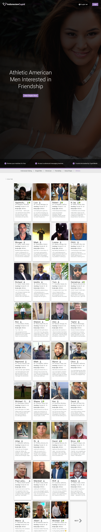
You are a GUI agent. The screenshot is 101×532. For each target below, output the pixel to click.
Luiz (36, 202)
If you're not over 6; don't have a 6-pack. (22, 489)
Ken (54, 401)
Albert (36, 521)
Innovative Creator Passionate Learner (41, 528)
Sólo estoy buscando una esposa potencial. (59, 369)
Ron (17, 322)
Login (95, 4)
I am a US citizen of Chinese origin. (22, 290)
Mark (36, 242)
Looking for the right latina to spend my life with (41, 330)
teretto (37, 282)
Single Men (38, 171)
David (73, 401)
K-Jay (73, 202)
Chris (73, 361)
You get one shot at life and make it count (59, 409)
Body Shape (68, 171)
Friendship (58, 171)
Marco (18, 521)
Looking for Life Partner (40, 489)
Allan (17, 441)
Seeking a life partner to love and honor (59, 449)
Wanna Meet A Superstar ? (78, 489)
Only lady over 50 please (21, 449)
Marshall (38, 481)
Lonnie (55, 242)
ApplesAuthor (20, 202)
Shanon (37, 322)
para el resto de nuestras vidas (59, 330)
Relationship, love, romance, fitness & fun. (22, 528)
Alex (54, 322)
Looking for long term (39, 449)
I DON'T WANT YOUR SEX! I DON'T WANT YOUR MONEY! (78, 290)
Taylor (74, 322)
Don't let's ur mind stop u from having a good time (41, 250)
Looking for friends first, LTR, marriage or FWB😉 (41, 369)
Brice (73, 441)
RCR (54, 481)
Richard (18, 282)
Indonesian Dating (26, 171)
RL (35, 441)
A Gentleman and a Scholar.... (78, 210)
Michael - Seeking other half (21, 401)
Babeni (74, 481)
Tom (54, 282)
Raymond (19, 361)
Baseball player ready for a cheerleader (22, 250)
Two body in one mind (76, 409)
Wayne (37, 401)
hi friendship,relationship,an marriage (41, 290)
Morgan (18, 242)
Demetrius (75, 282)
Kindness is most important (78, 449)
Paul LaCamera (21, 481)
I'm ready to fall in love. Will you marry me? (59, 290)
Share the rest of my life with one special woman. (41, 409)
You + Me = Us (19, 330)
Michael (56, 521)
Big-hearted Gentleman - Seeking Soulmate (59, 250)
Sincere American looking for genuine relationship (78, 330)
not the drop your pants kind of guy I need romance (59, 489)
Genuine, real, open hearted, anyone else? (22, 369)
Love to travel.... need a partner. (22, 210)
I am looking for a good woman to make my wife (41, 210)
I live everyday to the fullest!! (78, 250)
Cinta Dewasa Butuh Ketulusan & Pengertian (59, 210)
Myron (55, 361)
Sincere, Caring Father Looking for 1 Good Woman (59, 528)
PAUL (73, 242)
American (48, 171)
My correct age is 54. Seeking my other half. (22, 409)
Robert (55, 202)
